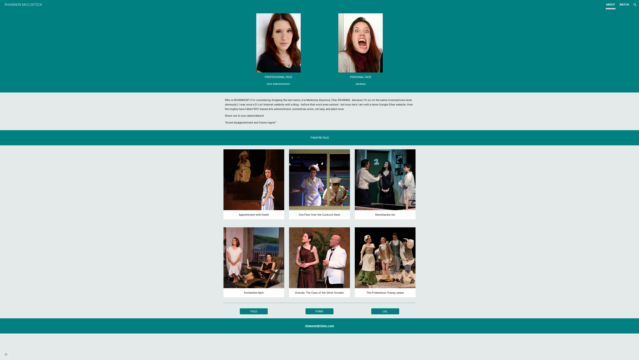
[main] (278, 80)
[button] (635, 5)
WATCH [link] (624, 4)
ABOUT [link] (610, 4)
